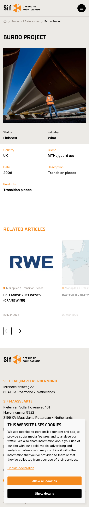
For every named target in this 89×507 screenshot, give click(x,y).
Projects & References (26, 21)
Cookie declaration (20, 468)
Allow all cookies (44, 481)
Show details (44, 493)
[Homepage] (5, 21)
